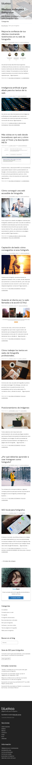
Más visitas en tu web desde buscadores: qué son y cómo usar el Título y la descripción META (14, 138)
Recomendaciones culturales (9, 620)
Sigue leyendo (14, 75)
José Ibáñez (24, 411)
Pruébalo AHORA (16, 597)
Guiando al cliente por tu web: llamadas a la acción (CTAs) (15, 301)
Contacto (4, 732)
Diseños (3, 728)
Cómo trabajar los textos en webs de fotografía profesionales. (14, 353)
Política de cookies (6, 754)
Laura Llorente (22, 358)
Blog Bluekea (4, 25)
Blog (2, 736)
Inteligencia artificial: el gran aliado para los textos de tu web (14, 90)
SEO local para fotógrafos (13, 510)
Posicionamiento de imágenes (15, 407)
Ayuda (3, 734)
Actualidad (4, 610)
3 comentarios (25, 181)
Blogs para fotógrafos (7, 756)
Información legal (6, 750)
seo (19, 550)
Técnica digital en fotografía (9, 628)
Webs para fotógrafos (7, 630)
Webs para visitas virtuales (8, 758)
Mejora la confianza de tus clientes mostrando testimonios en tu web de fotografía (13, 35)
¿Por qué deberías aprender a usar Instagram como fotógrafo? (15, 459)
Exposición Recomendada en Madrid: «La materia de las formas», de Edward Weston (15, 686)
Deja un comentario (14, 125)
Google (3, 550)
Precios (3, 730)
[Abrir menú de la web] (29, 3)
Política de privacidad (7, 752)
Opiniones (4, 738)
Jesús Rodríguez (24, 42)
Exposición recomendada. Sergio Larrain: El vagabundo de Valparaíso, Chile (13, 674)
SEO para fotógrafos (14, 78)
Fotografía (4, 615)
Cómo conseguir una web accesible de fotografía (13, 192)
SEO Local (23, 550)
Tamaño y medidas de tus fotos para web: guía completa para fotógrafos (14, 670)
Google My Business (11, 550)
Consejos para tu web (15, 123)
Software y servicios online (8, 625)
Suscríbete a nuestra (11, 714)
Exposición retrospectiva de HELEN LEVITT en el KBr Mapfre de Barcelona (15, 682)
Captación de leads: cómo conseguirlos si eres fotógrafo (15, 248)
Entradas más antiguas (8, 561)
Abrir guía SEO (6, 658)
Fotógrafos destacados (8, 617)
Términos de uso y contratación (9, 748)
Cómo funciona (5, 726)
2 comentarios (25, 78)
